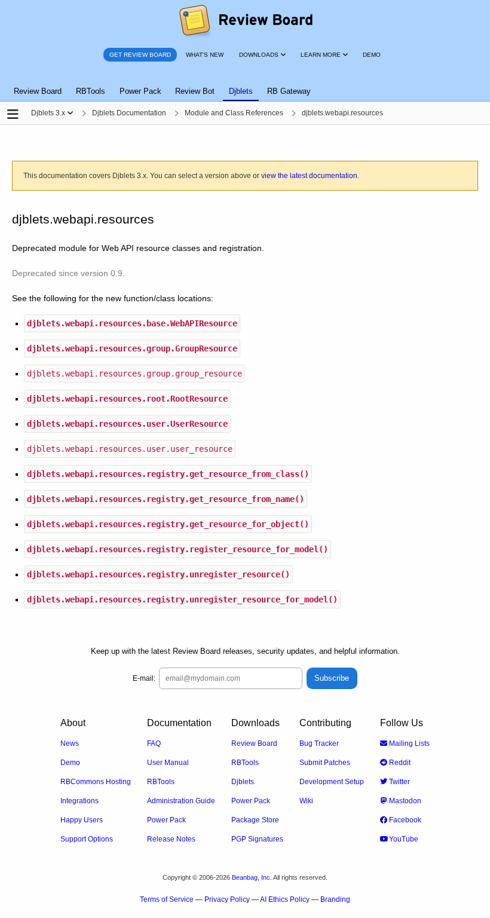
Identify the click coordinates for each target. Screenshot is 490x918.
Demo (70, 762)
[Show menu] (70, 113)
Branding (335, 899)
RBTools (160, 782)
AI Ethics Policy (285, 899)
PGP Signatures (257, 839)
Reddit (399, 762)
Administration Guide (181, 801)
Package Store (255, 820)
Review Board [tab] (38, 91)
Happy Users (81, 820)
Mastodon (404, 801)
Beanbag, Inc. (252, 877)
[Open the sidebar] (13, 114)
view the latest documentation (309, 176)
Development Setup (331, 782)
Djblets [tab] (241, 91)
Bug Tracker (319, 743)
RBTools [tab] (90, 91)
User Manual (168, 762)
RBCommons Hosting (95, 782)
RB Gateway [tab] (289, 91)
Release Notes (171, 839)
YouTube (402, 839)
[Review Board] (245, 21)
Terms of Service (167, 899)
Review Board (254, 743)
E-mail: (144, 678)
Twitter (398, 782)
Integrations (79, 801)
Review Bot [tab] (195, 91)
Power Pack (166, 820)
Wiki (306, 801)
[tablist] (245, 84)
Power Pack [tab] (140, 91)
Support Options (86, 839)
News (69, 743)
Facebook (404, 820)
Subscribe (331, 678)
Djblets (242, 782)
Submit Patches (324, 762)
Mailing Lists (408, 743)
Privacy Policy (227, 899)
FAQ (154, 743)
